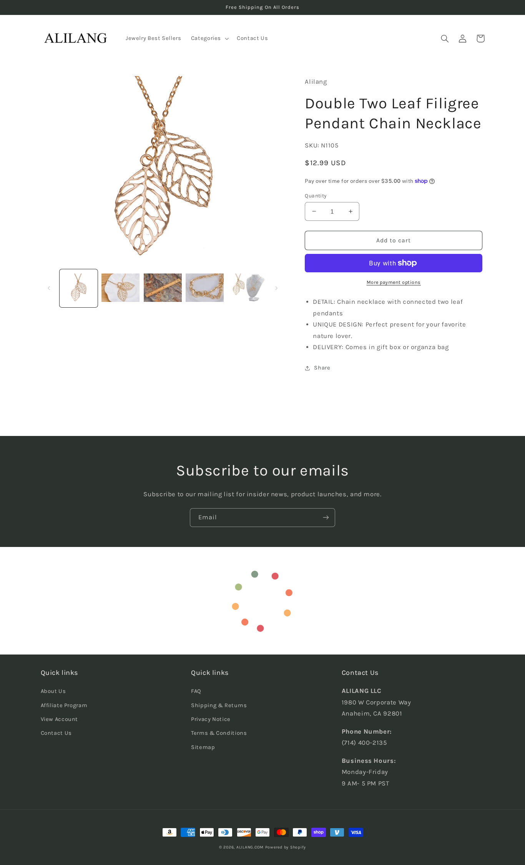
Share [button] (322, 368)
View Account (59, 719)
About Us (53, 691)
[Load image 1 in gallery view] (79, 288)
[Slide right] (276, 288)
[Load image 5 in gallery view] (247, 288)
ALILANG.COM (250, 847)
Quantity (315, 195)
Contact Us (56, 733)
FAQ (196, 691)
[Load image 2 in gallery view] (120, 288)
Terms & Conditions (219, 733)
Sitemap (203, 747)
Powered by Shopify (285, 847)
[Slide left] (49, 288)
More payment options (394, 282)
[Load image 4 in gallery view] (205, 288)
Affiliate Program (64, 705)
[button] (209, 38)
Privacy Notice (211, 719)
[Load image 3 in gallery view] (163, 288)
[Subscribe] (326, 517)
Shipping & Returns (219, 705)
